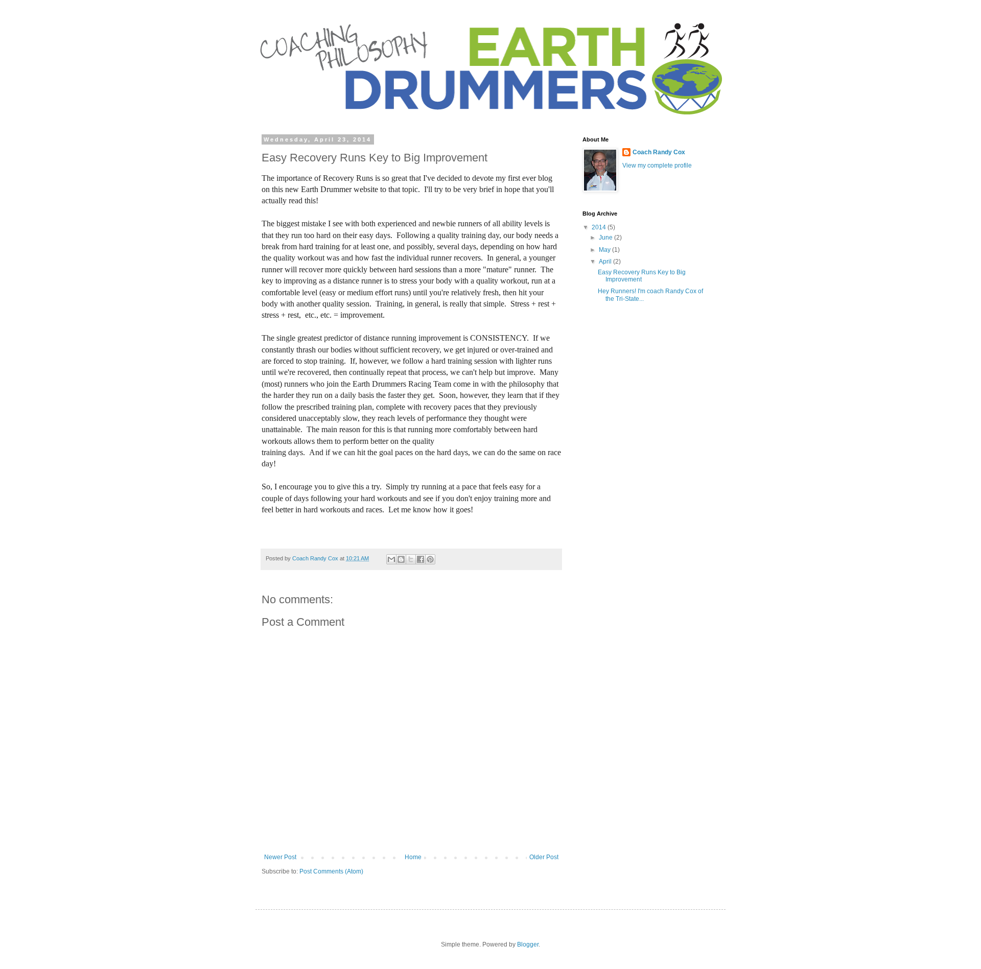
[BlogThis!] (401, 559)
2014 (600, 227)
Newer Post (280, 857)
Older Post (543, 857)
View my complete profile (657, 165)
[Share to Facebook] (420, 559)
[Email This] (391, 559)
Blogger (528, 944)
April (606, 261)
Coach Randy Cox (659, 152)
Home (413, 857)
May (605, 249)
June (606, 237)
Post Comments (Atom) (331, 871)
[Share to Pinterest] (430, 559)
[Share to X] (411, 559)
